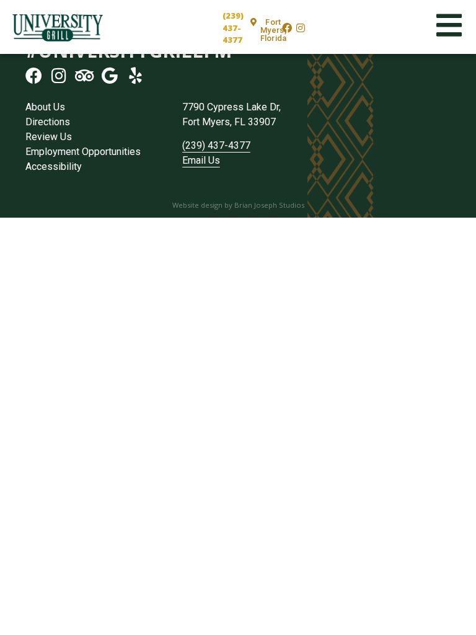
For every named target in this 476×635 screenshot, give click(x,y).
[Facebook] (33, 75)
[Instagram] (59, 75)
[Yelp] (135, 75)
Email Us (201, 160)
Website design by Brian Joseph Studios (238, 205)
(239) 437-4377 (216, 145)
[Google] (110, 75)
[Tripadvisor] (84, 75)
